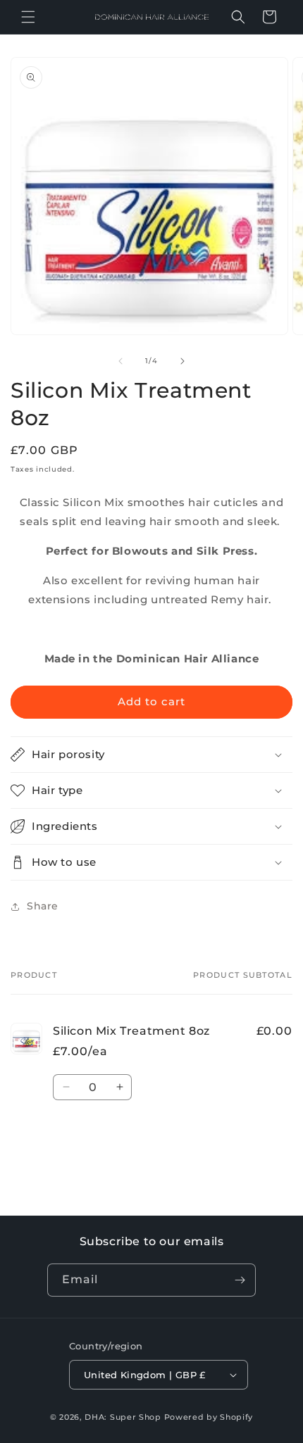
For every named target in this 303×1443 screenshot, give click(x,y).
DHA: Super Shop (123, 1417)
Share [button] (42, 906)
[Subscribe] (239, 1280)
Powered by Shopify (209, 1417)
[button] (28, 16)
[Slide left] (120, 361)
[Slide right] (182, 361)
